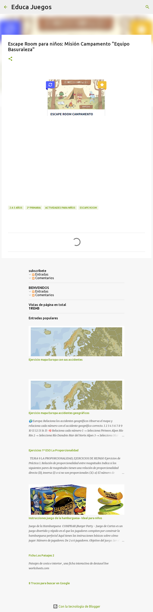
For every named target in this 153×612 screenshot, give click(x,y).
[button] (10, 59)
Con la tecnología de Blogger (79, 606)
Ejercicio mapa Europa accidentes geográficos (59, 413)
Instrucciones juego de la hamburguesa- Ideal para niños (65, 518)
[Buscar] (147, 7)
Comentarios (44, 278)
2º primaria (34, 207)
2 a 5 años (16, 207)
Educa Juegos (31, 6)
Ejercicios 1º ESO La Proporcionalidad (53, 450)
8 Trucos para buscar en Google (49, 583)
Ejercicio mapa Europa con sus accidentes (55, 359)
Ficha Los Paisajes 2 (41, 555)
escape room (88, 207)
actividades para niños (60, 207)
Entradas (41, 274)
